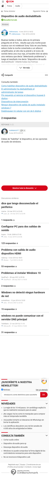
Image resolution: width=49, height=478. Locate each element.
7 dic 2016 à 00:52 (28, 34)
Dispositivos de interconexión (14, 101)
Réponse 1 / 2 (7, 125)
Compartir (9, 75)
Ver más (26, 68)
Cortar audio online (11, 440)
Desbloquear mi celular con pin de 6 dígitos (21, 111)
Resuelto (7, 20)
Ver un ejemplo (42, 390)
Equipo (22, 465)
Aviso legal (37, 467)
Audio (17, 6)
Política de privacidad (16, 467)
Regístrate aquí (13, 465)
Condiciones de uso (34, 465)
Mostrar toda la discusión (23, 188)
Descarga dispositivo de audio (16, 447)
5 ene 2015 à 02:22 (16, 133)
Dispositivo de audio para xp (15, 443)
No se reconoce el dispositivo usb (17, 457)
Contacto (28, 467)
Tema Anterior (9, 11)
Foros (9, 6)
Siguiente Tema (39, 11)
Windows (5, 24)
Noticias (6, 390)
